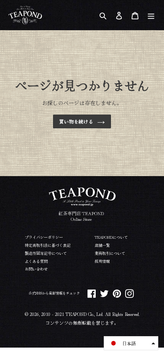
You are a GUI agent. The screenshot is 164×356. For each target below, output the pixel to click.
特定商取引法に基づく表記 (48, 245)
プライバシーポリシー (44, 237)
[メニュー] (151, 14)
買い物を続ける (76, 121)
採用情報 (102, 261)
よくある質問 (36, 261)
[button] (131, 343)
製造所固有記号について (46, 253)
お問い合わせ (36, 269)
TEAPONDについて (111, 237)
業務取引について (110, 253)
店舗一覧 (102, 245)
